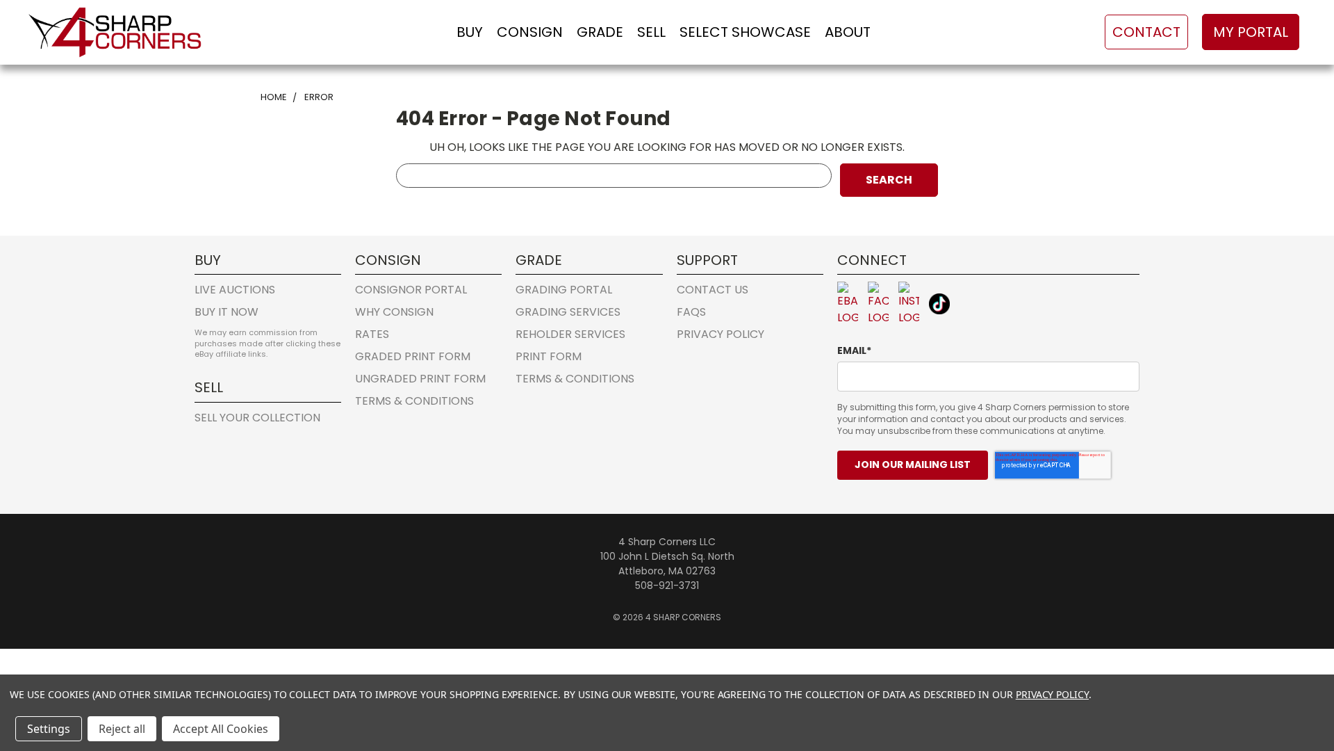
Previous (1295, 671)
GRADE (600, 32)
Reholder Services (570, 334)
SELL (651, 32)
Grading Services (568, 312)
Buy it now (226, 312)
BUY (469, 32)
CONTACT (1146, 32)
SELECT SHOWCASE (745, 32)
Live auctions (235, 290)
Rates (372, 334)
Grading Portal (564, 290)
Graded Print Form (412, 356)
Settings (48, 728)
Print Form (549, 356)
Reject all (122, 728)
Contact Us (712, 290)
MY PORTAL (1250, 32)
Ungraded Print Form (420, 379)
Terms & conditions (414, 401)
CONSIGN (530, 32)
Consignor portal (411, 290)
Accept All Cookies (220, 728)
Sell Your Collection (257, 418)
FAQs (691, 312)
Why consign (394, 312)
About (848, 32)
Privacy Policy (720, 334)
